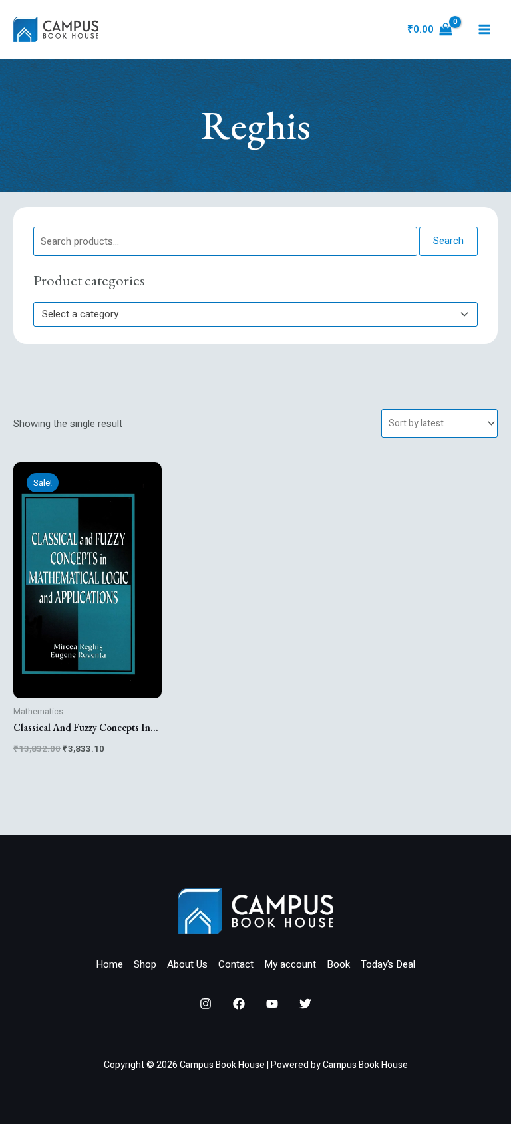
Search (448, 240)
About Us (187, 964)
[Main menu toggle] (484, 29)
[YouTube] (272, 1004)
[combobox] (255, 314)
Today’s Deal (388, 964)
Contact (236, 964)
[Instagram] (206, 1004)
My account (290, 964)
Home (109, 964)
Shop (145, 964)
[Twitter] (305, 1004)
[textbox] (249, 314)
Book (338, 964)
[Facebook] (239, 1004)
